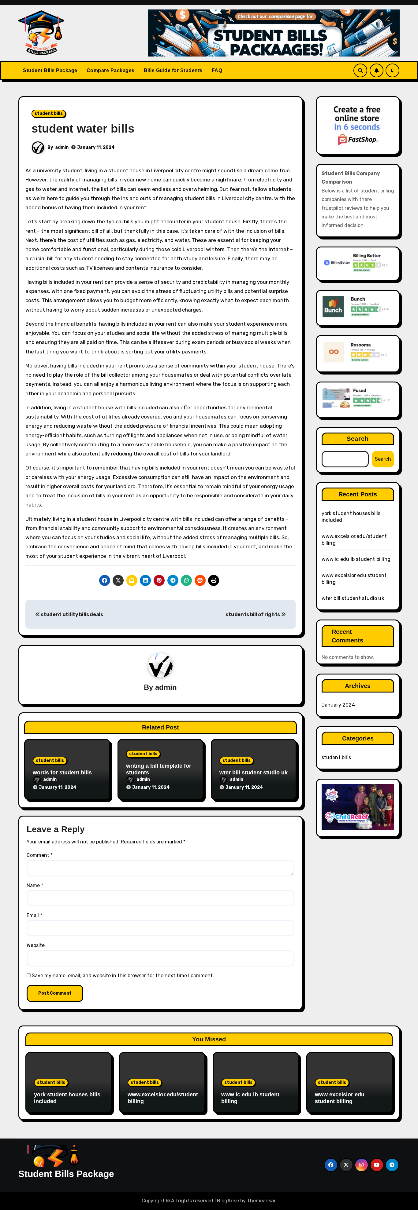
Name (35, 885)
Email (34, 915)
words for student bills (62, 773)
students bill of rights (253, 614)
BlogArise (228, 1201)
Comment (40, 855)
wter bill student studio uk (253, 773)
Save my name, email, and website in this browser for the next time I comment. (123, 975)
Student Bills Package (50, 70)
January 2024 (338, 705)
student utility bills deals (71, 614)
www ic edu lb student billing (356, 559)
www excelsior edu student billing (339, 1097)
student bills (49, 113)
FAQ (217, 70)
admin (62, 147)
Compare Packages (111, 70)
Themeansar (261, 1201)
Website (36, 945)
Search (358, 438)
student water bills (83, 128)
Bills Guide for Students (173, 70)
